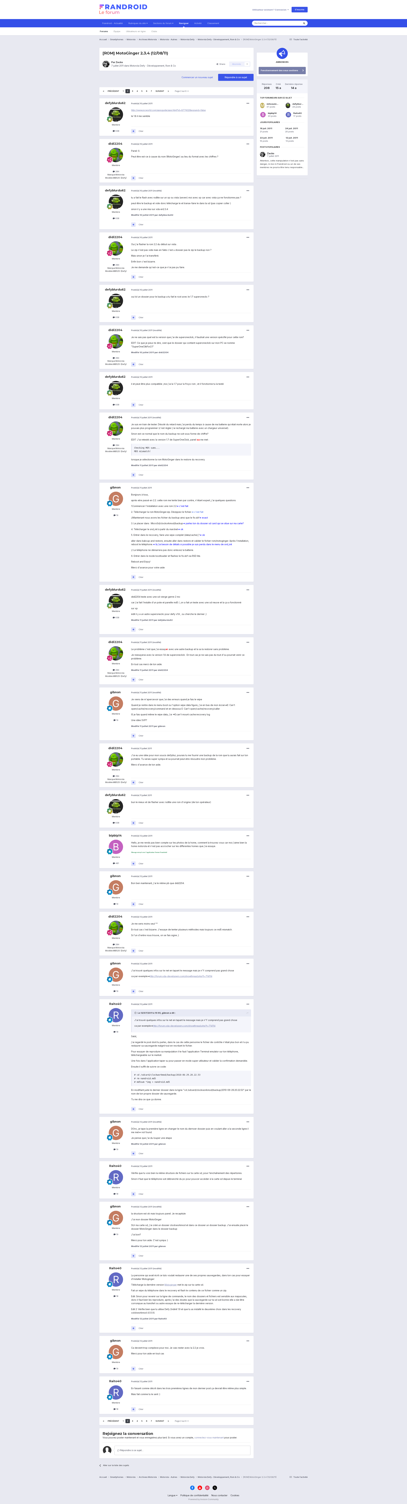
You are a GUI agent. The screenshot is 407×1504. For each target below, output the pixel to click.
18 (117, 1031)
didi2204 (115, 144)
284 (117, 171)
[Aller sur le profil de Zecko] (106, 64)
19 (117, 515)
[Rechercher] (304, 23)
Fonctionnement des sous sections (279, 70)
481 (117, 863)
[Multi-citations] (133, 131)
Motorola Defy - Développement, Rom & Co (153, 65)
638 (117, 131)
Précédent (113, 91)
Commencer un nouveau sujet (197, 77)
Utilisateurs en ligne (136, 31)
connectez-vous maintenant (209, 1437)
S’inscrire (299, 9)
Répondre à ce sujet (236, 77)
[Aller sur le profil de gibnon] (116, 499)
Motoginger (171, 1284)
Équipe (117, 31)
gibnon (115, 487)
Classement (213, 23)
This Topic (291, 23)
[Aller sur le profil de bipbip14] (116, 847)
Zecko (119, 62)
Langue (172, 1495)
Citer (141, 131)
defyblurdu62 (115, 103)
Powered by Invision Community (203, 1499)
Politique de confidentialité (194, 1495)
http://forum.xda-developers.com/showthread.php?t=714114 (181, 976)
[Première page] (103, 91)
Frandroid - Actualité (112, 23)
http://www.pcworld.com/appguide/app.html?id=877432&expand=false (168, 110)
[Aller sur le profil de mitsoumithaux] (262, 105)
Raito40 (115, 1004)
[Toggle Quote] (135, 1013)
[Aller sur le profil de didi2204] (116, 155)
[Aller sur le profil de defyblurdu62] (116, 114)
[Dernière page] (168, 91)
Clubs (154, 31)
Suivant (159, 91)
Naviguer (184, 23)
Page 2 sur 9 (181, 91)
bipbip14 (115, 835)
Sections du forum (162, 23)
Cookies (235, 1495)
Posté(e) (141, 103)
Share (221, 64)
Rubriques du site (137, 23)
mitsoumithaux (275, 104)
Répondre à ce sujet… (131, 1450)
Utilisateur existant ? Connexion (269, 9)
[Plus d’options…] (248, 103)
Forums (104, 31)
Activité (198, 23)
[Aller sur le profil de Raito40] (116, 1015)
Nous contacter (219, 1495)
